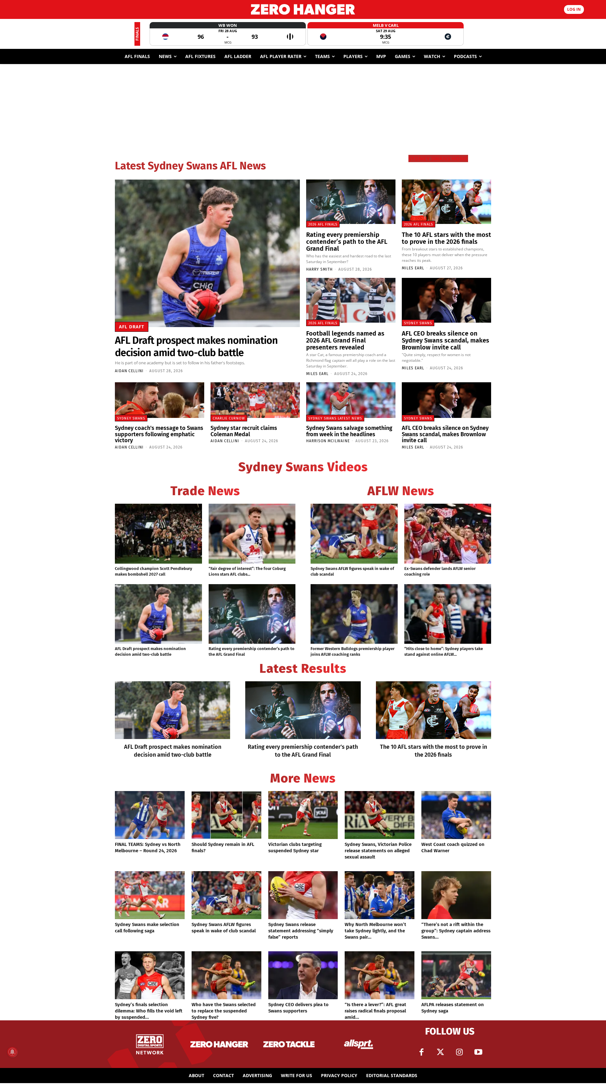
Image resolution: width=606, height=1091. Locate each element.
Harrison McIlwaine (328, 441)
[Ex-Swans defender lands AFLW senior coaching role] (447, 534)
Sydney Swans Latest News (335, 418)
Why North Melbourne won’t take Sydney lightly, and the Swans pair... (375, 931)
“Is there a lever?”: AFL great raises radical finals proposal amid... (375, 1011)
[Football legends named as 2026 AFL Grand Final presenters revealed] (350, 300)
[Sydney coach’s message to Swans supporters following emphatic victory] (159, 400)
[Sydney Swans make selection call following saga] (150, 895)
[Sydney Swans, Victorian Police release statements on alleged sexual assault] (379, 815)
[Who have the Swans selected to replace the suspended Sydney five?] (226, 975)
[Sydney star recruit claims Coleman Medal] (255, 400)
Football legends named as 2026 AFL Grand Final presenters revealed (345, 340)
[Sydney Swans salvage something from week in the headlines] (350, 400)
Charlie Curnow (229, 418)
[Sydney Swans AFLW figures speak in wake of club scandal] (354, 534)
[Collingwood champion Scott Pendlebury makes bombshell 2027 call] (158, 534)
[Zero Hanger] (303, 9)
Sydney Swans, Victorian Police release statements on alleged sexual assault (378, 851)
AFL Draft (131, 327)
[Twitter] (440, 1052)
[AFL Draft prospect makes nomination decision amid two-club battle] (207, 253)
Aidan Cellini (129, 371)
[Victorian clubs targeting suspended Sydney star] (303, 815)
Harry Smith (319, 269)
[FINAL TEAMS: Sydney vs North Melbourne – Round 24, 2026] (150, 815)
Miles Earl (413, 268)
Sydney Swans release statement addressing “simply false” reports (300, 931)
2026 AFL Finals (322, 224)
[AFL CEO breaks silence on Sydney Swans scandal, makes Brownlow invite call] (446, 300)
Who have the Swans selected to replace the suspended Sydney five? (224, 1011)
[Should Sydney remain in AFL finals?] (226, 815)
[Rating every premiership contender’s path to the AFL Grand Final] (350, 201)
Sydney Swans (418, 323)
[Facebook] (421, 1052)
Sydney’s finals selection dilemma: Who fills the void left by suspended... (148, 1011)
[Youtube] (478, 1052)
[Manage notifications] (12, 1052)
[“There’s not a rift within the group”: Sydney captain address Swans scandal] (456, 895)
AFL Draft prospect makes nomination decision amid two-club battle (196, 346)
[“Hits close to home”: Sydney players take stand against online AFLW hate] (447, 614)
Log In (574, 9)
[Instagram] (459, 1052)
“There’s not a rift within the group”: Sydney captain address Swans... (455, 931)
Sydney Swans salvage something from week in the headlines (349, 431)
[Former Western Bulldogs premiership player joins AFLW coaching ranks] (354, 614)
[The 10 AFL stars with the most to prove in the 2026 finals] (446, 201)
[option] (228, 34)
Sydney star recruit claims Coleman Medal (244, 431)
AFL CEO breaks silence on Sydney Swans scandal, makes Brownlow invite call (445, 340)
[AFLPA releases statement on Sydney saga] (456, 975)
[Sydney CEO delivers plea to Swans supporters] (303, 975)
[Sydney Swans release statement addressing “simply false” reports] (303, 895)
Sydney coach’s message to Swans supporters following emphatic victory (159, 434)
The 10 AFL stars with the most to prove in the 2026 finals (446, 238)
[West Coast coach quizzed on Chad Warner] (456, 815)
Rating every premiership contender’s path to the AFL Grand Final (346, 241)
